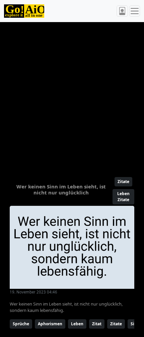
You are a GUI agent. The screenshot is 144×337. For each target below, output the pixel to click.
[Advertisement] (72, 97)
